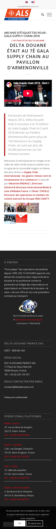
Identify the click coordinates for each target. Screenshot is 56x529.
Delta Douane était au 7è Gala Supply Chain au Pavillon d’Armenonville (28, 56)
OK (19, 523)
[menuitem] (41, 14)
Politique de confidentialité (15, 397)
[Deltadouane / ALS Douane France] (23, 14)
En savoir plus (34, 523)
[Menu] (48, 14)
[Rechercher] (41, 14)
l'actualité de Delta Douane (28, 40)
